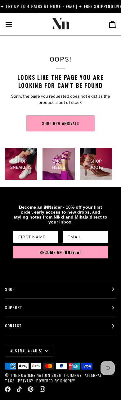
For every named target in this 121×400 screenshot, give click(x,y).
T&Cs (10, 380)
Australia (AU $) (26, 350)
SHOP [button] (10, 289)
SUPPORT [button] (14, 307)
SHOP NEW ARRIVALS (60, 123)
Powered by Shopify (55, 380)
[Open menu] (14, 24)
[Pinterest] (31, 389)
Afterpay (93, 375)
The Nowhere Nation (30, 375)
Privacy (25, 380)
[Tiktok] (19, 389)
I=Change (73, 375)
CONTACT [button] (13, 325)
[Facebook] (8, 389)
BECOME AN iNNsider (60, 252)
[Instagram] (42, 389)
